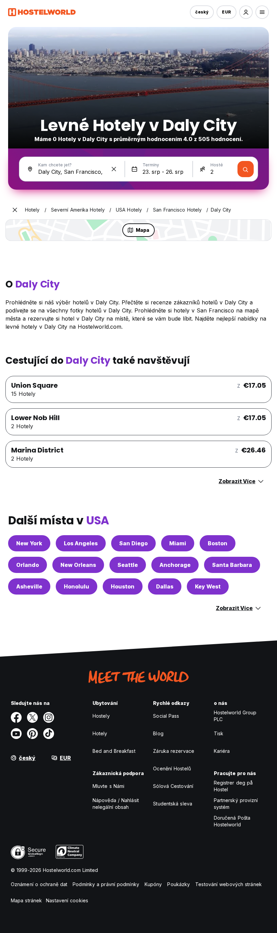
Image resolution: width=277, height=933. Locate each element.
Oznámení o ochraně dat (39, 884)
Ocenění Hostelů (172, 768)
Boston (217, 543)
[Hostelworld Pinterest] (32, 733)
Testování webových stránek (228, 884)
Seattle (128, 564)
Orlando (27, 564)
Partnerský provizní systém (236, 803)
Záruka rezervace (173, 751)
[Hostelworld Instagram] (48, 717)
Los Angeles (81, 543)
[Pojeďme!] (245, 169)
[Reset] (114, 169)
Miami (177, 543)
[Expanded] (15, 210)
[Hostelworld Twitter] (32, 717)
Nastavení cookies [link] (67, 900)
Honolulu (76, 586)
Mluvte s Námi (108, 786)
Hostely (101, 716)
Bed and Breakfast (114, 751)
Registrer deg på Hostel (233, 786)
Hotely (100, 733)
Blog (158, 733)
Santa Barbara (232, 564)
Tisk (218, 733)
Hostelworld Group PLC (235, 716)
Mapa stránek (26, 900)
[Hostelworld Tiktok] (48, 733)
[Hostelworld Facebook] (16, 717)
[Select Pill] (246, 12)
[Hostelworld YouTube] (16, 733)
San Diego (133, 543)
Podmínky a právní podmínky (106, 884)
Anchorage (175, 564)
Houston (122, 586)
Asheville (29, 586)
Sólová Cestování (173, 786)
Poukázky (178, 884)
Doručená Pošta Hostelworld (232, 821)
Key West (208, 586)
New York (29, 543)
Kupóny (153, 884)
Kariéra (222, 751)
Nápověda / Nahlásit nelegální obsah (116, 803)
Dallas (164, 586)
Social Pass (166, 716)
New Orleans (78, 564)
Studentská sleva (172, 803)
